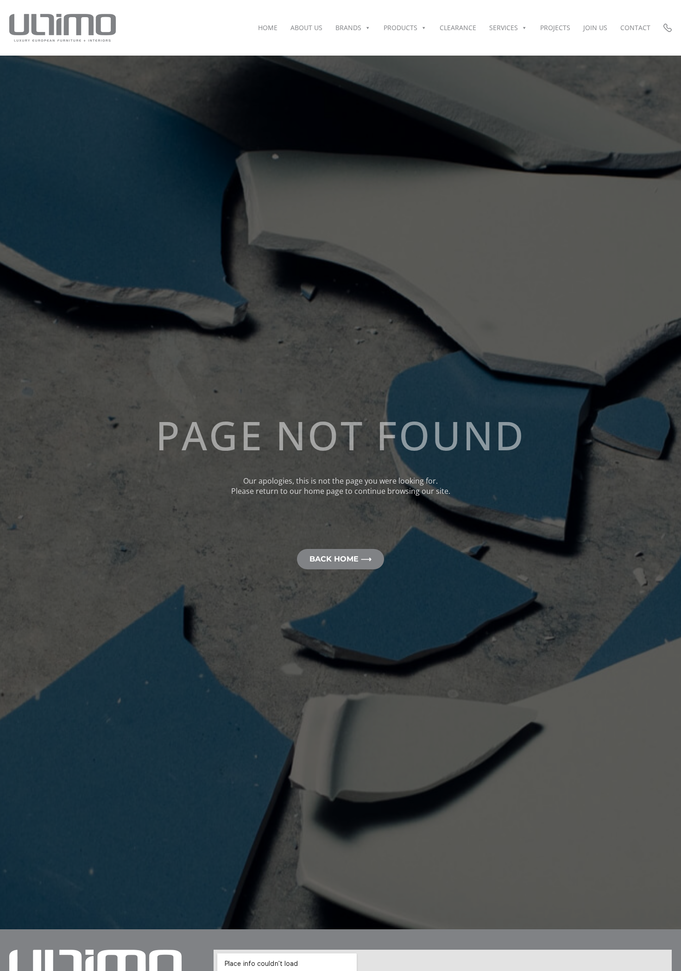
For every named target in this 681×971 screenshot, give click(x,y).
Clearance (458, 27)
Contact (635, 27)
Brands (348, 27)
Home (267, 27)
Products (400, 27)
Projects (555, 27)
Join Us (595, 27)
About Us (306, 27)
